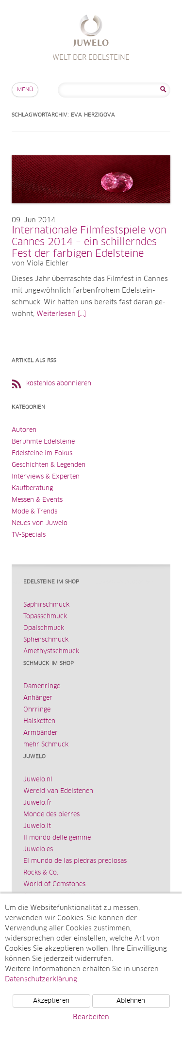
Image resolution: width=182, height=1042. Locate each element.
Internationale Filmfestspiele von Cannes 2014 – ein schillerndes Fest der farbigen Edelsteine (89, 242)
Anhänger (37, 698)
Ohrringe (36, 710)
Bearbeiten (91, 1017)
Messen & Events (37, 500)
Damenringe (41, 686)
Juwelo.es (38, 849)
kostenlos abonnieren (58, 383)
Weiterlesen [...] (61, 314)
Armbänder (40, 733)
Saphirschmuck (46, 605)
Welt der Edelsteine (91, 32)
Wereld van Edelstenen (58, 791)
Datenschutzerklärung (41, 979)
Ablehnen (130, 1001)
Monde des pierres (51, 814)
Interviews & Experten (46, 477)
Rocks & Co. (40, 873)
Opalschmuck (43, 628)
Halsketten (39, 721)
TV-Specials (29, 535)
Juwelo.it (37, 826)
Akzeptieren (51, 1001)
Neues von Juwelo (39, 523)
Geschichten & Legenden (48, 465)
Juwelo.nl (37, 780)
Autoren (24, 430)
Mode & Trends (34, 512)
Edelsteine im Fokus (42, 453)
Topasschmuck (45, 616)
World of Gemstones (54, 884)
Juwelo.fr (37, 803)
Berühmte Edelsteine (43, 442)
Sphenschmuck (45, 640)
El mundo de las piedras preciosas (75, 861)
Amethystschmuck (51, 651)
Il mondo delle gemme (57, 838)
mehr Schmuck (45, 745)
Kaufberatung (32, 488)
